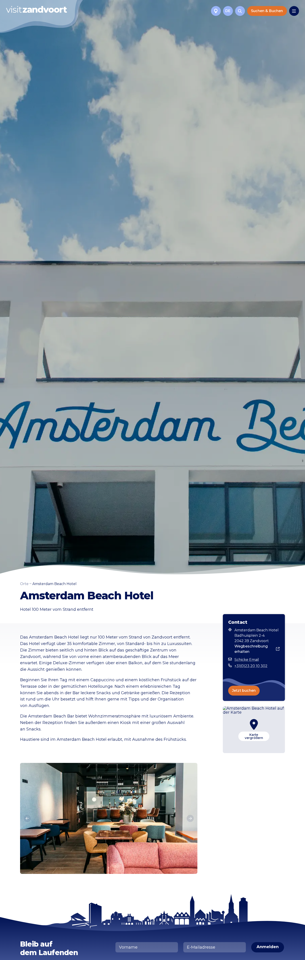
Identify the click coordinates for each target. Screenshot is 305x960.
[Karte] (216, 11)
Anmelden (268, 946)
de (227, 11)
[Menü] (294, 11)
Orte (24, 584)
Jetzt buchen (244, 690)
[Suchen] (240, 11)
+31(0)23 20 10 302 (250, 666)
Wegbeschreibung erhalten (251, 649)
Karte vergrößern (254, 736)
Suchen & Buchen (267, 11)
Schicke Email (246, 660)
